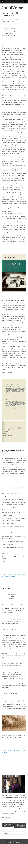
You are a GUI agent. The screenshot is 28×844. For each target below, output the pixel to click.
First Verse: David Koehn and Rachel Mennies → (21, 825)
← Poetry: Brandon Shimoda (7, 825)
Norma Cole (7, 817)
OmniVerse (12, 7)
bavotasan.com (20, 842)
